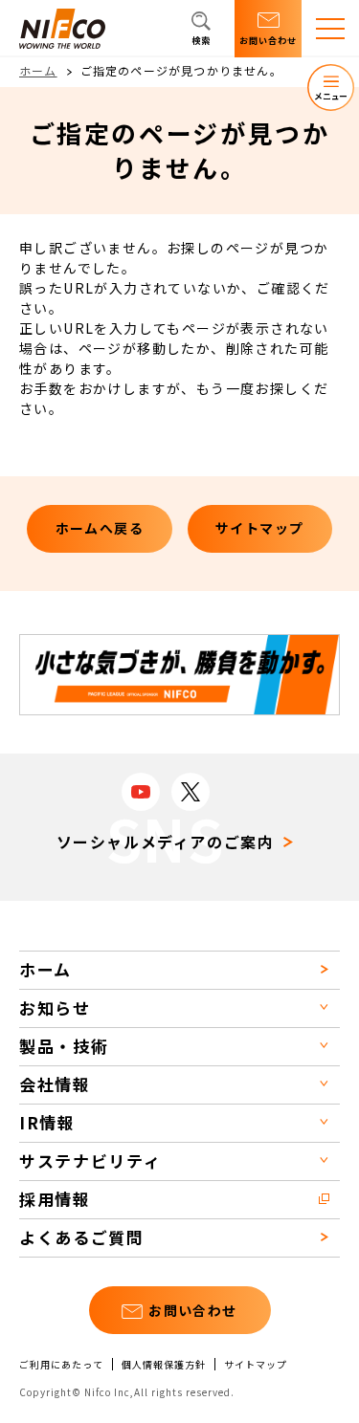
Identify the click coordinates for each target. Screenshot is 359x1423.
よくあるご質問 (82, 1237)
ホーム (38, 70)
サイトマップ (255, 1364)
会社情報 (55, 1084)
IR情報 (47, 1122)
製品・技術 (64, 1046)
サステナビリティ (90, 1160)
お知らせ (55, 1007)
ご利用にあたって (61, 1364)
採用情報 (55, 1199)
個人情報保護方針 (164, 1364)
